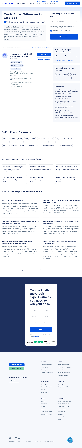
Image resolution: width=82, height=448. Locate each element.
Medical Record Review (64, 367)
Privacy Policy (28, 441)
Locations (43, 406)
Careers (43, 409)
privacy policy (36, 336)
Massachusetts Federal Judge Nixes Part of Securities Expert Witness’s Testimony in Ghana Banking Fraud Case (66, 91)
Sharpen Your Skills (63, 387)
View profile (44, 54)
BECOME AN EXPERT (42, 1)
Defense (67, 31)
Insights (60, 419)
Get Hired (60, 384)
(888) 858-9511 (54, 1)
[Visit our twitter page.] (13, 438)
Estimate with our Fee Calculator (64, 60)
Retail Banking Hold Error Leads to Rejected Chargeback (64, 107)
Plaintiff (55, 31)
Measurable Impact (46, 414)
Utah (73, 78)
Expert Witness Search (64, 364)
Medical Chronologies (47, 372)
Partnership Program (46, 387)
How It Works (44, 384)
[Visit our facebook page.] (10, 438)
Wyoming (58, 74)
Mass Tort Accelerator (64, 372)
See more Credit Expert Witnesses (41, 48)
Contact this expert (44, 59)
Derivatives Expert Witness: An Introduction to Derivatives (63, 97)
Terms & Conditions (49, 441)
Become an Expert (16, 368)
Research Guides (62, 370)
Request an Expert (72, 3)
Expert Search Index (63, 406)
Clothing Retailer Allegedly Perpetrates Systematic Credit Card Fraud (65, 111)
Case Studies (61, 417)
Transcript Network (46, 370)
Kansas (73, 74)
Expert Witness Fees (63, 403)
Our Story (43, 401)
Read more (7, 39)
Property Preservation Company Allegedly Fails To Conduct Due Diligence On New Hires (66, 117)
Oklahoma (58, 78)
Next (41, 329)
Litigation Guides (62, 409)
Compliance (38, 441)
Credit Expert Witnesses (24, 270)
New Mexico (67, 78)
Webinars (60, 414)
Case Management (46, 364)
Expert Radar (44, 367)
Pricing (43, 389)
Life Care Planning (63, 375)
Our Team (44, 403)
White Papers (61, 411)
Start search (64, 37)
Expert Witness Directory (9, 270)
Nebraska (66, 74)
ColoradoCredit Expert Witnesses (42, 270)
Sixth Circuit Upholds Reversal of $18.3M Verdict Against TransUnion (66, 102)
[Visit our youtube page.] (19, 438)
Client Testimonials (46, 411)
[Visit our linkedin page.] (16, 438)
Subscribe (14, 381)
